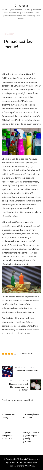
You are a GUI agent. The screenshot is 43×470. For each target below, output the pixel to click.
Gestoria (21, 6)
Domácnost (9, 34)
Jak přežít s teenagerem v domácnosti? (7, 436)
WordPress (29, 466)
